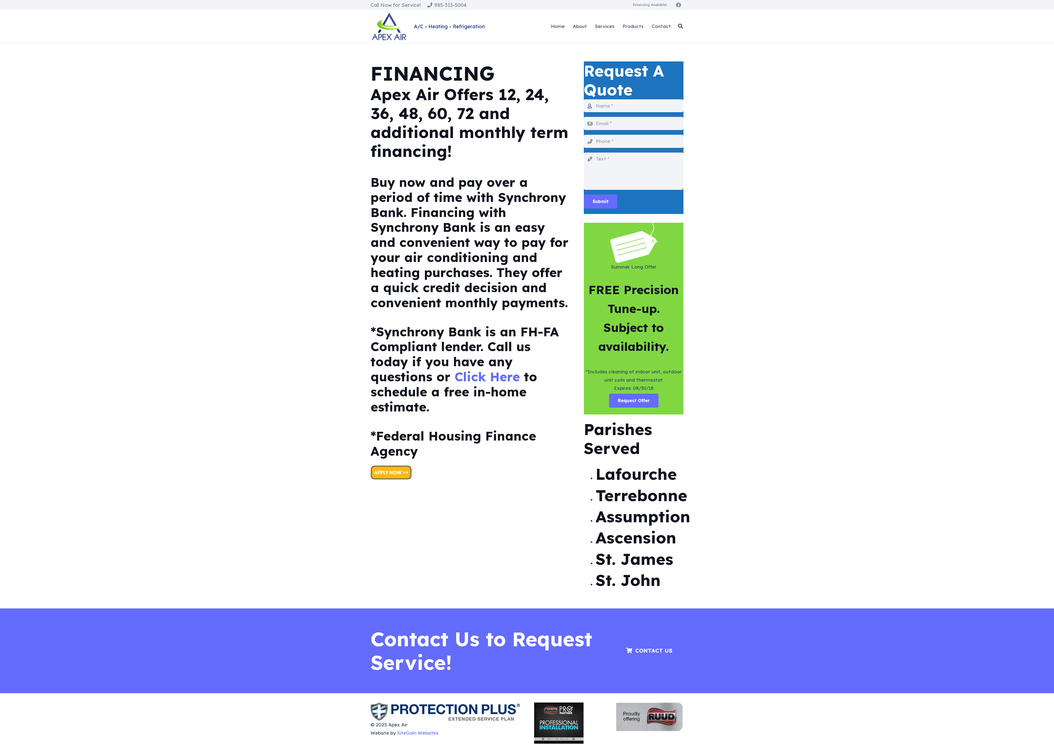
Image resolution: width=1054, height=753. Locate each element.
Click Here (487, 376)
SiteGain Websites (417, 733)
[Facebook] (678, 5)
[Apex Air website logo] (389, 26)
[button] (680, 26)
